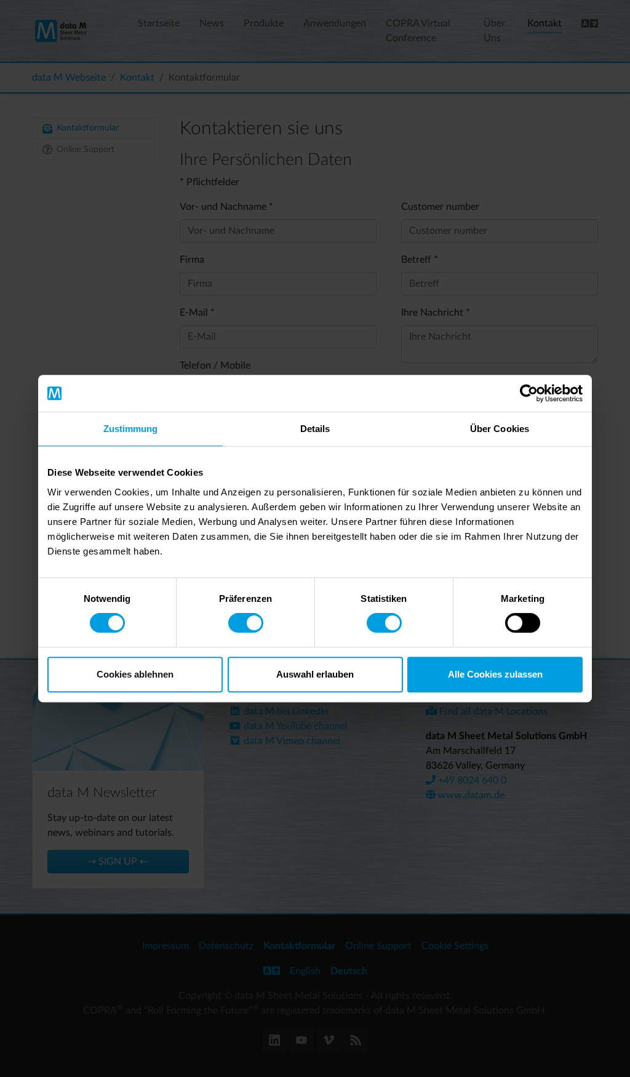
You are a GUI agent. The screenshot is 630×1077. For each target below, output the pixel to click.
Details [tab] (315, 428)
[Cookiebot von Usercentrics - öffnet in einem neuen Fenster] (529, 393)
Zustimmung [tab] (130, 428)
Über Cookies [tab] (499, 428)
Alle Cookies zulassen (495, 674)
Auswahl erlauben (315, 674)
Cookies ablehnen (135, 674)
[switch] (245, 623)
